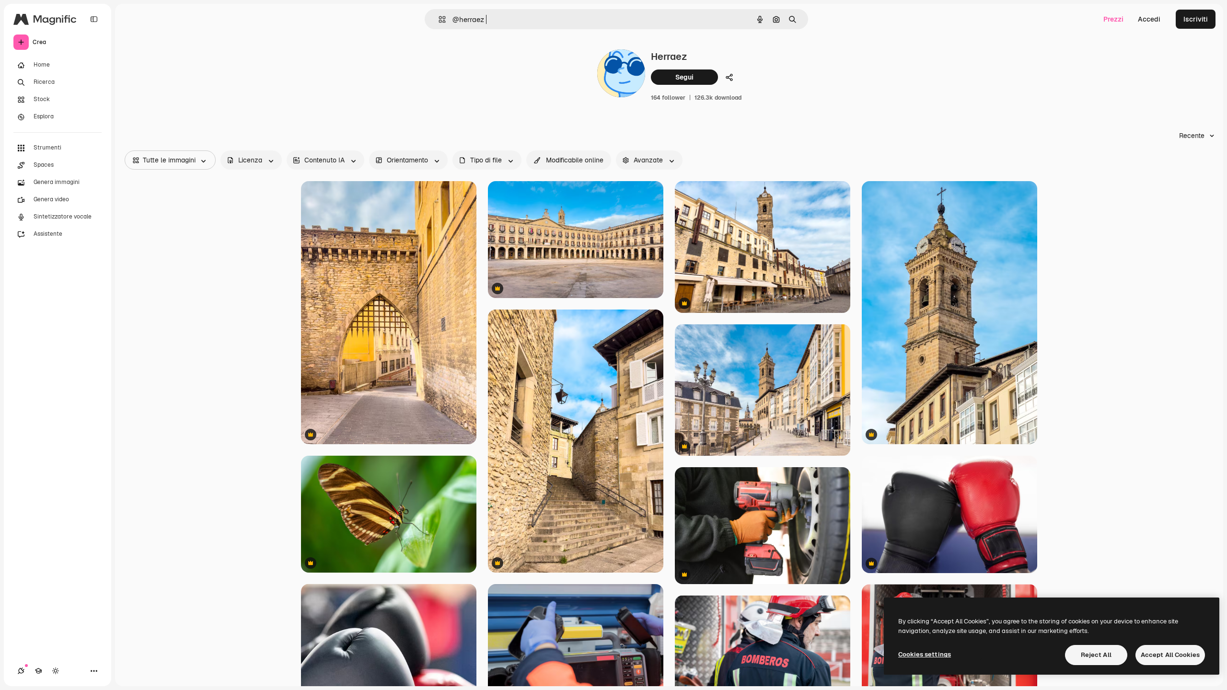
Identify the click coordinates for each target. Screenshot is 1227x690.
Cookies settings (924, 654)
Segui (684, 77)
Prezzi (1113, 19)
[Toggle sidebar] (94, 19)
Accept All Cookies (1170, 655)
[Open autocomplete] (438, 19)
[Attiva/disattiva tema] (55, 670)
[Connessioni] (21, 670)
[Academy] (38, 670)
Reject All (1096, 655)
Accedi (1149, 19)
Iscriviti (1195, 19)
